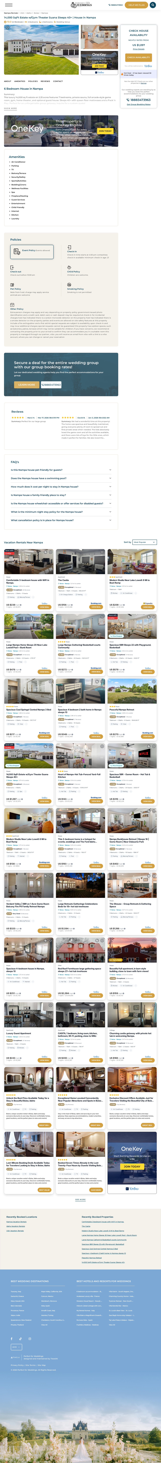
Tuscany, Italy (16, 1291)
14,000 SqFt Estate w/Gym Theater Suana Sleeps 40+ (27, 775)
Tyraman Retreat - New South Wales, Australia (126, 1301)
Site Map (42, 1365)
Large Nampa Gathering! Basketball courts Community (79, 646)
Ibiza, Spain (45, 1306)
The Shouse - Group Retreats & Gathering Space (130, 905)
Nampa (44, 13)
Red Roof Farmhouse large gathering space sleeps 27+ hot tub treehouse (79, 969)
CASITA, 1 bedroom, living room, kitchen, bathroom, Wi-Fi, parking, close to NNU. (77, 1034)
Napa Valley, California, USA (51, 1291)
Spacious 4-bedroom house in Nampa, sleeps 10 (25, 969)
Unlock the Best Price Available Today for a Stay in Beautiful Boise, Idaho (27, 1099)
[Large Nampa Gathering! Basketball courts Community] (80, 626)
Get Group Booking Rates (138, 104)
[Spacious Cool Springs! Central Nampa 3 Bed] (28, 691)
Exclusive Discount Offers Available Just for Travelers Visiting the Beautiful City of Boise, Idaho (132, 1099)
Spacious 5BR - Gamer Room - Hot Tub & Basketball (130, 775)
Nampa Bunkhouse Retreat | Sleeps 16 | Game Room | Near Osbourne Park (129, 840)
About (7, 81)
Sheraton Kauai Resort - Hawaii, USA (90, 1301)
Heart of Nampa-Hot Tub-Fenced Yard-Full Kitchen (79, 775)
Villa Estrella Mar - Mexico (118, 1306)
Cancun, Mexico (47, 1296)
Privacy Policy (17, 1365)
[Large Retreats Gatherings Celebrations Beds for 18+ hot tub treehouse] (80, 885)
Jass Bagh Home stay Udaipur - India (123, 1315)
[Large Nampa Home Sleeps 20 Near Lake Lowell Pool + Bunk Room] (28, 626)
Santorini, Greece (17, 1296)
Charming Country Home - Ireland (122, 1296)
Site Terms (30, 1365)
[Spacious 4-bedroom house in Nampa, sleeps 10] (28, 950)
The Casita (63, 580)
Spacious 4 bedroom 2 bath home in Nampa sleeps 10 (80, 711)
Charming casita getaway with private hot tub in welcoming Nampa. (130, 1034)
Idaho (29, 13)
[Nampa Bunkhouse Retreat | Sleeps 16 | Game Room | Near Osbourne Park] (132, 820)
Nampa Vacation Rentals (16, 1222)
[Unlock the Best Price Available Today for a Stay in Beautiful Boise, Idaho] (28, 1079)
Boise (36, 13)
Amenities (19, 81)
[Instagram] (29, 1339)
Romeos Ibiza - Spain (85, 1320)
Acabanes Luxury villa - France (88, 1296)
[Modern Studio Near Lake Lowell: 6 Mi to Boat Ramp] (132, 561)
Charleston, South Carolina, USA (53, 1320)
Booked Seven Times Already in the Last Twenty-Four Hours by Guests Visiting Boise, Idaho (80, 1164)
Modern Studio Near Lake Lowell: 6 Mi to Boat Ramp (130, 581)
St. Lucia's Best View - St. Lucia (120, 1310)
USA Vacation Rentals (15, 1231)
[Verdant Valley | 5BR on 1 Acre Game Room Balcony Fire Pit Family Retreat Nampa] (28, 885)
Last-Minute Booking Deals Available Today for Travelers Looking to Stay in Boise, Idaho (28, 1164)
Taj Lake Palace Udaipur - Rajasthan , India (125, 1320)
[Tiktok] (20, 1339)
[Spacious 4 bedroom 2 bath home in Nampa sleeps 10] (80, 691)
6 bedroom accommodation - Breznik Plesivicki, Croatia (98, 1291)
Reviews (45, 81)
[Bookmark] (7, 28)
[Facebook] (11, 1339)
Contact (58, 81)
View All (44, 1325)
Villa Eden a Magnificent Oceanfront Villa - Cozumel (96, 1315)
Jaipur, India (15, 1315)
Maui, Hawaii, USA (17, 1301)
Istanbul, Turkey (47, 1315)
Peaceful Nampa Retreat (122, 709)
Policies (33, 81)
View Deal (44, 607)
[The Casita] (80, 561)
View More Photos (108, 28)
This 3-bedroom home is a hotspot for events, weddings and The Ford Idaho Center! (77, 840)
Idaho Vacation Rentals (15, 1226)
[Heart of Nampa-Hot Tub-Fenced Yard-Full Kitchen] (80, 755)
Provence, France (17, 1310)
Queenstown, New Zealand (21, 1320)
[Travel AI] (15, 1357)
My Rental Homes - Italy (86, 1310)
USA (22, 13)
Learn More (26, 384)
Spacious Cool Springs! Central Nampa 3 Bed (28, 709)
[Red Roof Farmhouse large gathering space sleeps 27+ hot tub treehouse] (80, 950)
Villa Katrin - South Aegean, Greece (122, 1291)
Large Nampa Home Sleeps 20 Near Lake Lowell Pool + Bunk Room (26, 646)
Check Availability (138, 57)
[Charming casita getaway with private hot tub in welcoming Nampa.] (132, 1014)
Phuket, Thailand (17, 1325)
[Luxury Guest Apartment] (28, 1014)
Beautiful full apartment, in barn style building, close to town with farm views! (129, 969)
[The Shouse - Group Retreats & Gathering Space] (132, 885)
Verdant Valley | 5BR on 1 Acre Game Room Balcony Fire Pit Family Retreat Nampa (27, 905)
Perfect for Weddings (27, 1370)
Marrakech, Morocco (49, 1301)
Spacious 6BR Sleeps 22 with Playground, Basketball (130, 646)
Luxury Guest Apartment (18, 1033)
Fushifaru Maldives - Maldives (88, 1325)
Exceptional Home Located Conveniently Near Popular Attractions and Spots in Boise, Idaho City (80, 1099)
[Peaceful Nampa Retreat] (132, 691)
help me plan (137, 5)
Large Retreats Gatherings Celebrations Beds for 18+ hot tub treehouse (78, 905)
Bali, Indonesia (16, 1306)
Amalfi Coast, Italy (48, 1310)
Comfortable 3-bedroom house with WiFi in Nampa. (27, 581)
